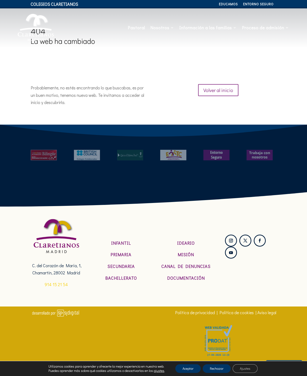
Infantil (121, 243)
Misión (186, 254)
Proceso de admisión (263, 27)
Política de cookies (236, 312)
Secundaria (121, 266)
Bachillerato (121, 278)
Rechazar (217, 368)
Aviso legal (266, 312)
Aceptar (188, 368)
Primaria (121, 254)
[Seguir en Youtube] (231, 253)
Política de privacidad (195, 312)
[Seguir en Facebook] (260, 241)
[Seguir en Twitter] (245, 241)
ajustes (159, 371)
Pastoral (136, 27)
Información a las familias (205, 27)
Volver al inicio (218, 90)
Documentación (186, 278)
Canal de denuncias (186, 266)
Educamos (228, 4)
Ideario (186, 243)
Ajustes (245, 368)
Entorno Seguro (258, 4)
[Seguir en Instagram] (231, 241)
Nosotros (159, 27)
